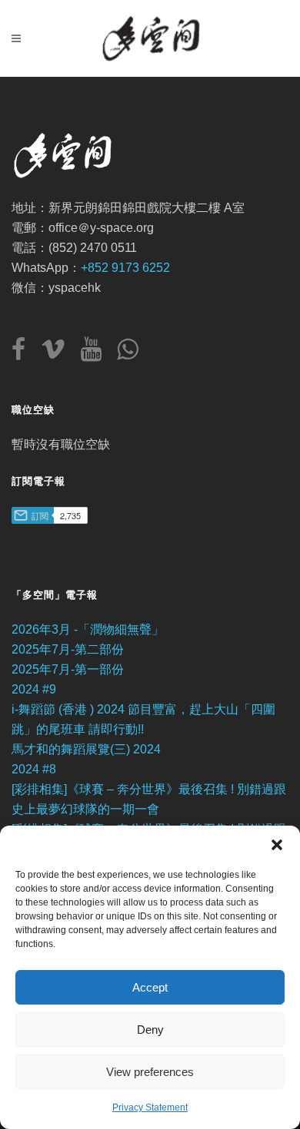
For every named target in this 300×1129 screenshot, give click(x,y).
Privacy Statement (150, 1107)
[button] (277, 845)
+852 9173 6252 (125, 267)
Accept (150, 987)
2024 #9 (34, 689)
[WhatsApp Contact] (127, 353)
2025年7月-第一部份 (68, 669)
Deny (150, 1029)
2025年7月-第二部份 (68, 649)
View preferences (150, 1071)
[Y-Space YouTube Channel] (97, 353)
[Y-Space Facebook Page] (25, 353)
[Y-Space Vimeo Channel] (59, 353)
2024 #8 (34, 769)
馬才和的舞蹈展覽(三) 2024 (86, 749)
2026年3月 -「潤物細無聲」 (88, 629)
